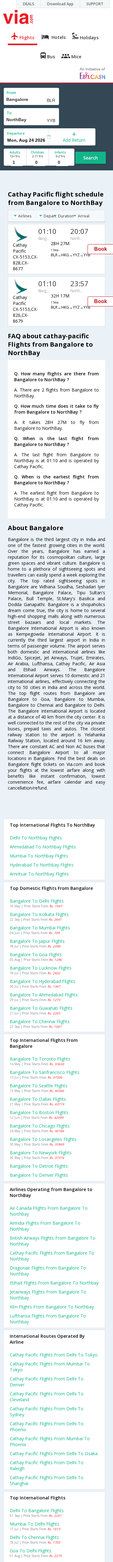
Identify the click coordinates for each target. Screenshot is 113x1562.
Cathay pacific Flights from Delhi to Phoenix (46, 1426)
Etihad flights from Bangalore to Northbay (54, 1283)
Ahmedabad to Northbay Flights (43, 847)
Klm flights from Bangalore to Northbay (52, 1307)
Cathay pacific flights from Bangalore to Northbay (52, 1256)
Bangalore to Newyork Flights (41, 1153)
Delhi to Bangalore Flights (37, 1510)
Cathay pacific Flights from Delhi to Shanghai (46, 1480)
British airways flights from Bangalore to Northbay (52, 1241)
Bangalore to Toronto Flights (40, 1059)
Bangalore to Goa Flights (36, 954)
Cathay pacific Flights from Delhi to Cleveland (46, 1397)
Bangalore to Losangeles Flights (43, 1139)
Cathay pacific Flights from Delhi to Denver (46, 1382)
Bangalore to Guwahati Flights (41, 1008)
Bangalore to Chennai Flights (40, 1021)
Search (90, 158)
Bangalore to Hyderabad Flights (42, 981)
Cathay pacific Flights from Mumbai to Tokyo (50, 1367)
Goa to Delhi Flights (30, 1551)
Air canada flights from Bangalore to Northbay (49, 1211)
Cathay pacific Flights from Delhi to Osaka (54, 1453)
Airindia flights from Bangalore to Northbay (45, 1226)
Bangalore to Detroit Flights (39, 1166)
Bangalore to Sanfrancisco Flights (44, 1072)
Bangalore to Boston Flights (39, 1112)
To (9, 113)
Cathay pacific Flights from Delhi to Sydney (46, 1411)
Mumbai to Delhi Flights (34, 1524)
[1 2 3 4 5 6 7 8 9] (15, 162)
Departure (16, 133)
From (11, 92)
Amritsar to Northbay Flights (39, 874)
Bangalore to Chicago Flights (40, 1126)
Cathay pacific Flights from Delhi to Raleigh (46, 1465)
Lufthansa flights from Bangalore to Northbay (48, 1319)
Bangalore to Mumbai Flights (40, 928)
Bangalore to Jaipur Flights (37, 941)
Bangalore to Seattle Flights (38, 1086)
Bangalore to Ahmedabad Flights (44, 995)
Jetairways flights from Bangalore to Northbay (48, 1295)
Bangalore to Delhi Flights (37, 901)
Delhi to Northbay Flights (36, 838)
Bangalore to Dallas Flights (38, 1099)
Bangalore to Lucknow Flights (41, 968)
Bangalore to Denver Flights (39, 1175)
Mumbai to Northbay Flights (39, 856)
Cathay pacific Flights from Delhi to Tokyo (54, 1355)
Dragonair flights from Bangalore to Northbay (48, 1271)
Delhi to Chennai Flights (34, 1537)
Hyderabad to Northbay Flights (41, 865)
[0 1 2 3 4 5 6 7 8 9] (37, 162)
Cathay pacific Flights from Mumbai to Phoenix (50, 1441)
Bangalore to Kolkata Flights (39, 914)
